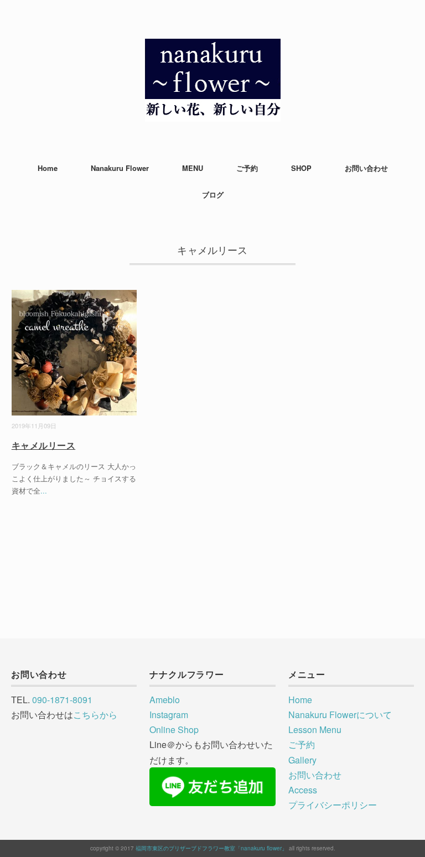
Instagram (168, 714)
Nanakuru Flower (120, 168)
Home (48, 168)
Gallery (302, 760)
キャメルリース (43, 445)
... (43, 490)
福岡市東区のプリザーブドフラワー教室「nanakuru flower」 (211, 848)
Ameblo (164, 699)
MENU (192, 168)
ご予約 (247, 168)
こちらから (95, 714)
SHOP (301, 168)
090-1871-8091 (62, 699)
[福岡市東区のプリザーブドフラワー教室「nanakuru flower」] (213, 46)
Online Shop (174, 729)
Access (302, 789)
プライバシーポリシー (332, 804)
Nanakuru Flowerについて (340, 714)
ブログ (213, 194)
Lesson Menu (314, 729)
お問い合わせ (366, 168)
